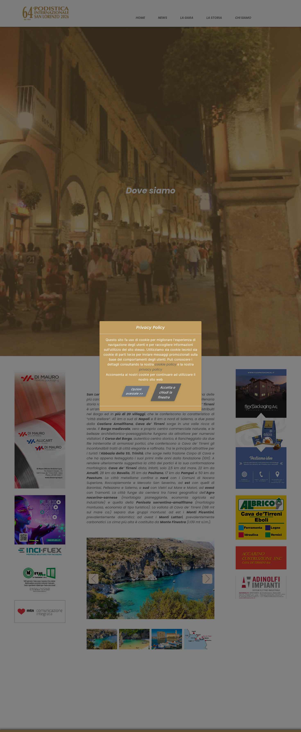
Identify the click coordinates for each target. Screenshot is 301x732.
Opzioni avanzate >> (135, 391)
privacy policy (150, 369)
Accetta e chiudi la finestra (166, 392)
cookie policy (165, 364)
